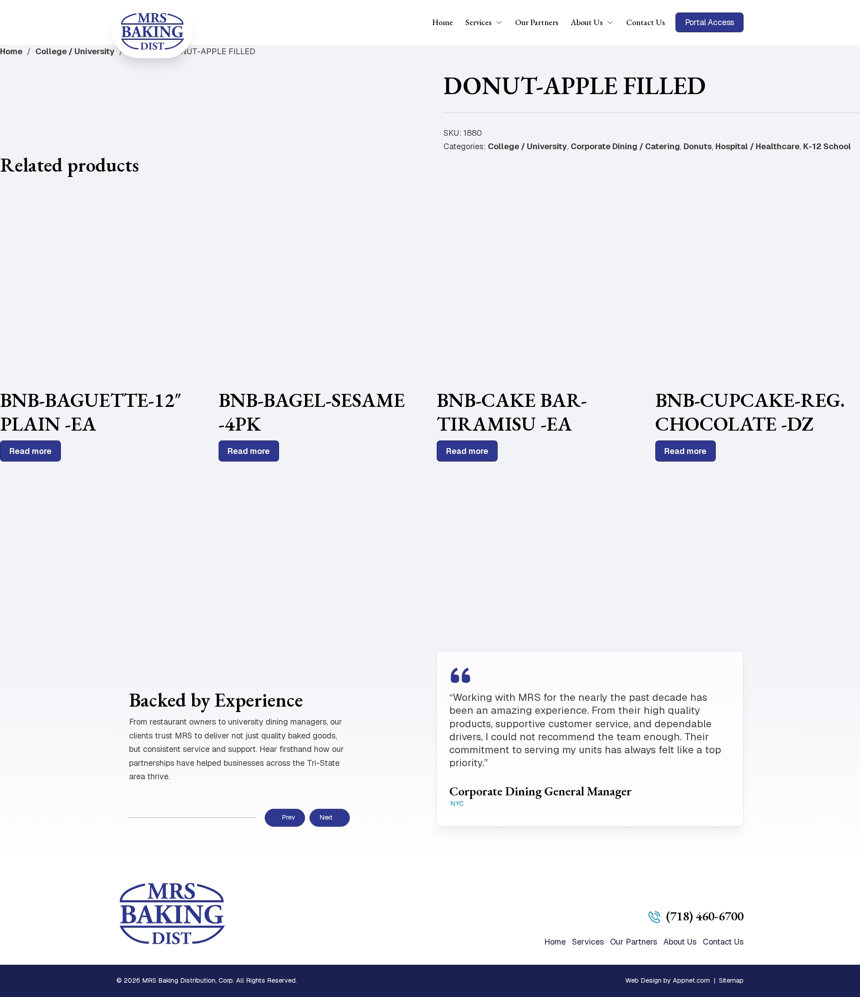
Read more (30, 451)
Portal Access (710, 22)
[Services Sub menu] (502, 22)
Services (478, 22)
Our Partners (536, 22)
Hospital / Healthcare (757, 146)
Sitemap (731, 980)
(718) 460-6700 (705, 916)
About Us (586, 22)
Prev (288, 817)
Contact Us (645, 22)
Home (442, 22)
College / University (75, 51)
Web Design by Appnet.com (667, 980)
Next (326, 817)
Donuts (698, 146)
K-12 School (827, 146)
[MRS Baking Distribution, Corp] (152, 31)
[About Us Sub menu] (613, 22)
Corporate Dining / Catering (625, 146)
